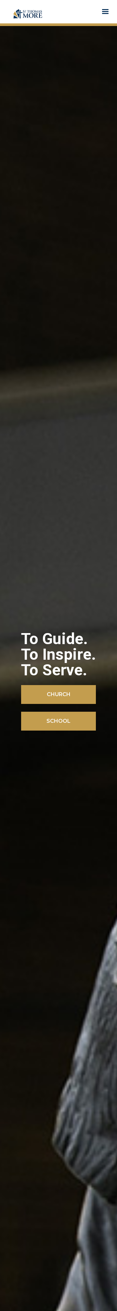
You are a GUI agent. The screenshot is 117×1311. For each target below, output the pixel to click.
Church (59, 694)
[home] (28, 11)
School (58, 721)
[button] (105, 11)
